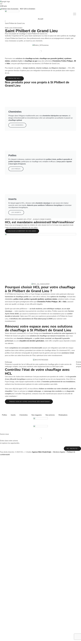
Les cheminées (17, 125)
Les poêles (15, 169)
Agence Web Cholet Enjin (41, 452)
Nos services (50, 415)
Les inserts (16, 212)
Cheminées (23, 415)
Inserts (13, 415)
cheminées (9, 299)
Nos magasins (37, 415)
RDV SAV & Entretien (27, 9)
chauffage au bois (32, 58)
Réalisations (63, 415)
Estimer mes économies (10, 9)
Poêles (4, 415)
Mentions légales (59, 452)
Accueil (40, 19)
